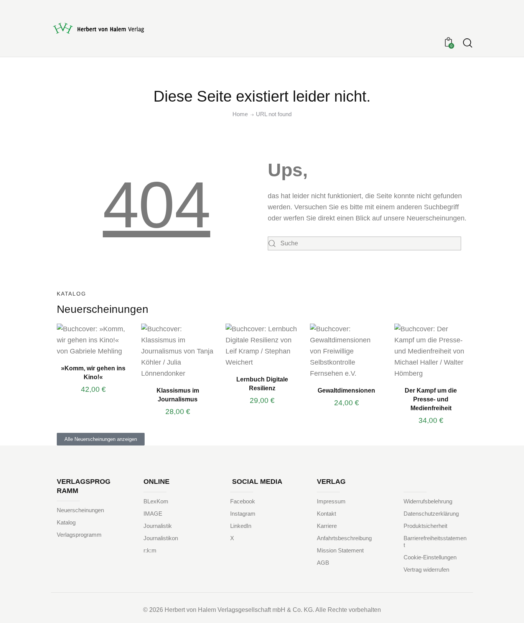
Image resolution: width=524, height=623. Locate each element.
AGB (323, 562)
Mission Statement (340, 550)
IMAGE (152, 513)
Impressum (331, 501)
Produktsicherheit (425, 526)
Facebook (242, 501)
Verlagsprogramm (79, 534)
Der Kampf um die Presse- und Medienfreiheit (431, 399)
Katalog (66, 522)
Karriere (327, 526)
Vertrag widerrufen (426, 569)
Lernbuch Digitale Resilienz (262, 383)
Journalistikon (160, 538)
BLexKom (155, 501)
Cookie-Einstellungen (430, 557)
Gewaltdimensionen (346, 390)
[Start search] (467, 43)
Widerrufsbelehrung (428, 501)
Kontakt (326, 513)
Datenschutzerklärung (431, 513)
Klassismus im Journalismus (178, 395)
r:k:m (150, 550)
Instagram (242, 513)
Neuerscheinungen (80, 510)
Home (240, 114)
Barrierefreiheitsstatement (435, 541)
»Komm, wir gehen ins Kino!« (93, 372)
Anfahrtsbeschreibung (344, 538)
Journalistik (157, 526)
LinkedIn (240, 526)
